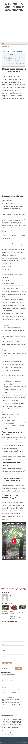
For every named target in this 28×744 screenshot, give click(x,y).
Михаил (3, 721)
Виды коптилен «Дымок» (10, 58)
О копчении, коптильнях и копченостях (14, 7)
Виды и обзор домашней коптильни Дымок (12, 57)
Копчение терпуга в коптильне (9, 683)
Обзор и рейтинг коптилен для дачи (10, 678)
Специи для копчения (7, 709)
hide (16, 54)
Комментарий (5, 624)
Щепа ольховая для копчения (9, 707)
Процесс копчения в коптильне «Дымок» (13, 64)
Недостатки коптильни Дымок (11, 61)
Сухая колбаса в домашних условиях (10, 702)
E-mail (3, 650)
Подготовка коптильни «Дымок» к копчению (14, 63)
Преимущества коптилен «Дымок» (12, 60)
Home (3, 49)
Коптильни (18, 49)
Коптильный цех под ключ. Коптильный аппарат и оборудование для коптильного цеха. (11, 694)
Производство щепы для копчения (10, 680)
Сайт (3, 656)
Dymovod (14, 589)
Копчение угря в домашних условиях (10, 711)
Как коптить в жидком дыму (8, 697)
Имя (3, 644)
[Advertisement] (14, 27)
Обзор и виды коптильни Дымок (9, 681)
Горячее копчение (10, 49)
